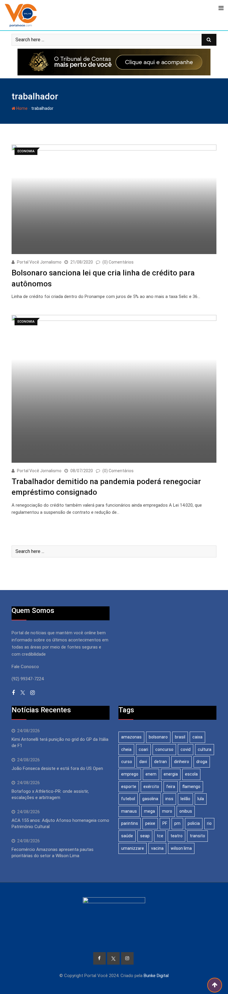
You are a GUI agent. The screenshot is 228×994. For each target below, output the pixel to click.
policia (194, 823)
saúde (127, 835)
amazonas (131, 737)
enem (150, 774)
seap (145, 835)
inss (169, 798)
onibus (185, 811)
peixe (150, 823)
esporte (128, 786)
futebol (128, 798)
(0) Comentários (118, 262)
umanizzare (132, 848)
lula (200, 798)
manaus (129, 811)
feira (170, 786)
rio (209, 823)
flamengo (191, 786)
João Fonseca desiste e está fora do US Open (57, 768)
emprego (129, 774)
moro (167, 811)
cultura (204, 749)
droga (201, 761)
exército (151, 786)
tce (160, 835)
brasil (180, 737)
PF (164, 823)
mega (149, 811)
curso (126, 761)
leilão (185, 798)
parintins (129, 823)
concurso (164, 749)
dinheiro (181, 761)
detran (160, 761)
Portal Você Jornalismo (39, 262)
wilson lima (181, 848)
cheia (126, 749)
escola (191, 774)
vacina (157, 848)
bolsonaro (158, 737)
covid (185, 749)
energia (171, 774)
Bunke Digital (156, 975)
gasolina (150, 798)
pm (177, 823)
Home (21, 108)
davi (143, 761)
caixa (197, 737)
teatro (176, 835)
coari (143, 749)
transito (197, 835)
